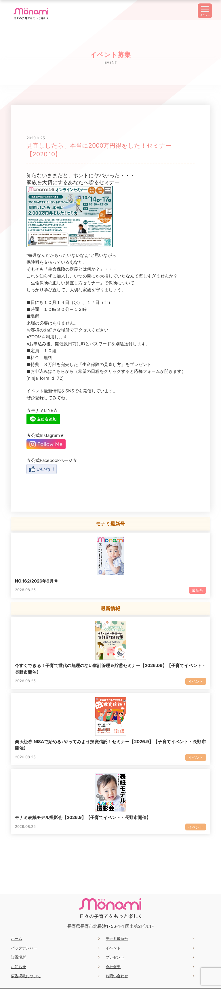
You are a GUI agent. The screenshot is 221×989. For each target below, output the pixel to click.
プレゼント (115, 957)
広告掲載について (26, 975)
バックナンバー (24, 948)
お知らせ (18, 966)
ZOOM (35, 337)
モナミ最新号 (117, 938)
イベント (113, 948)
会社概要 (113, 966)
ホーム (16, 938)
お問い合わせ (117, 975)
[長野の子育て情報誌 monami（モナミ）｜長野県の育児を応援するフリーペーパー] (31, 19)
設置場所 (18, 957)
